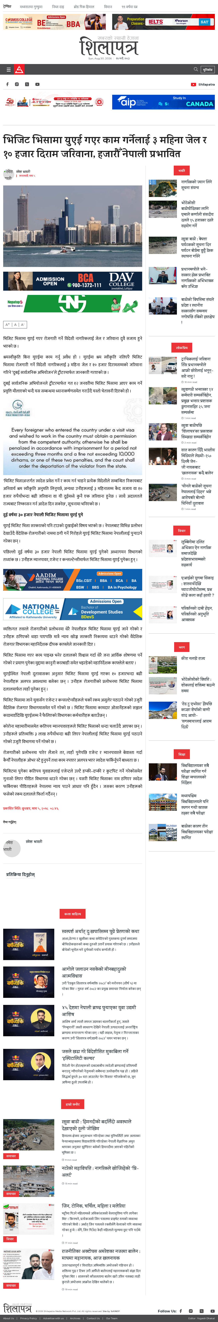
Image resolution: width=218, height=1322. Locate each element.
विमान (108, 7)
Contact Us (93, 1318)
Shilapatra (206, 84)
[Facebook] (7, 85)
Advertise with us (53, 1318)
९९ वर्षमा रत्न (130, 7)
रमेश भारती (23, 172)
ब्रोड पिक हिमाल (84, 7)
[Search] (196, 69)
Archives (75, 1318)
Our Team (112, 1318)
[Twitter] (27, 85)
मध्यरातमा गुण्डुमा (31, 7)
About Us (8, 1318)
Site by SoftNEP (111, 1311)
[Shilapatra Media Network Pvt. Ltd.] (109, 44)
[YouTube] (37, 85)
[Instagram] (17, 85)
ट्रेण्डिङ (7, 6)
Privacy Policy (28, 1318)
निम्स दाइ (58, 7)
